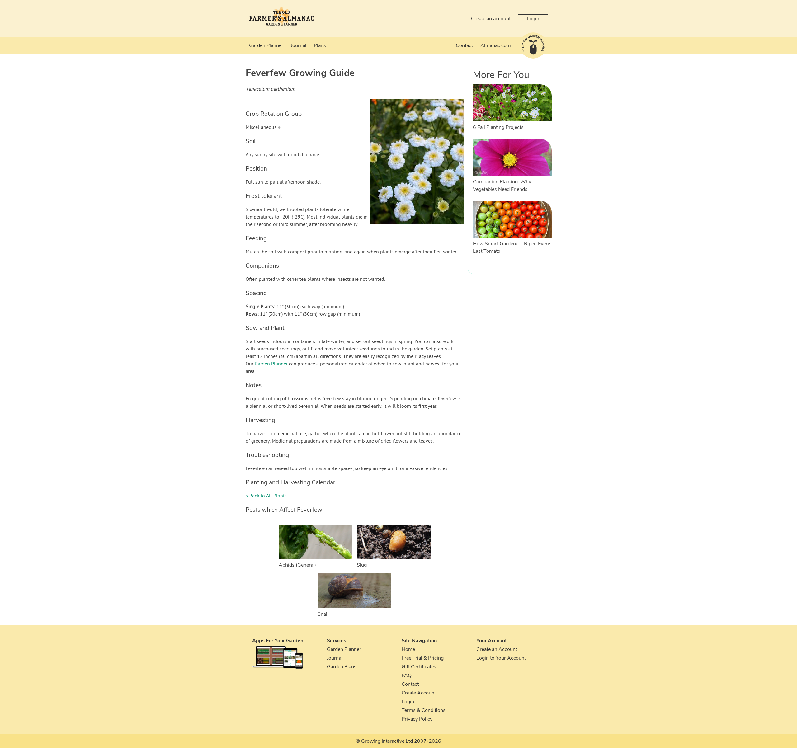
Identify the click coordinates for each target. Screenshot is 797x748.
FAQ (407, 675)
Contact (464, 45)
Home (408, 649)
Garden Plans (341, 666)
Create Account (419, 692)
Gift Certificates (419, 666)
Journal (298, 45)
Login (533, 18)
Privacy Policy (417, 719)
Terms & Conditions (424, 710)
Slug (362, 565)
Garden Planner (266, 45)
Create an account (491, 18)
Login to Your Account (501, 658)
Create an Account (496, 649)
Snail (323, 614)
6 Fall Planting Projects (498, 127)
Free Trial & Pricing (423, 658)
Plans (320, 45)
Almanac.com (495, 45)
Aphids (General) (297, 565)
